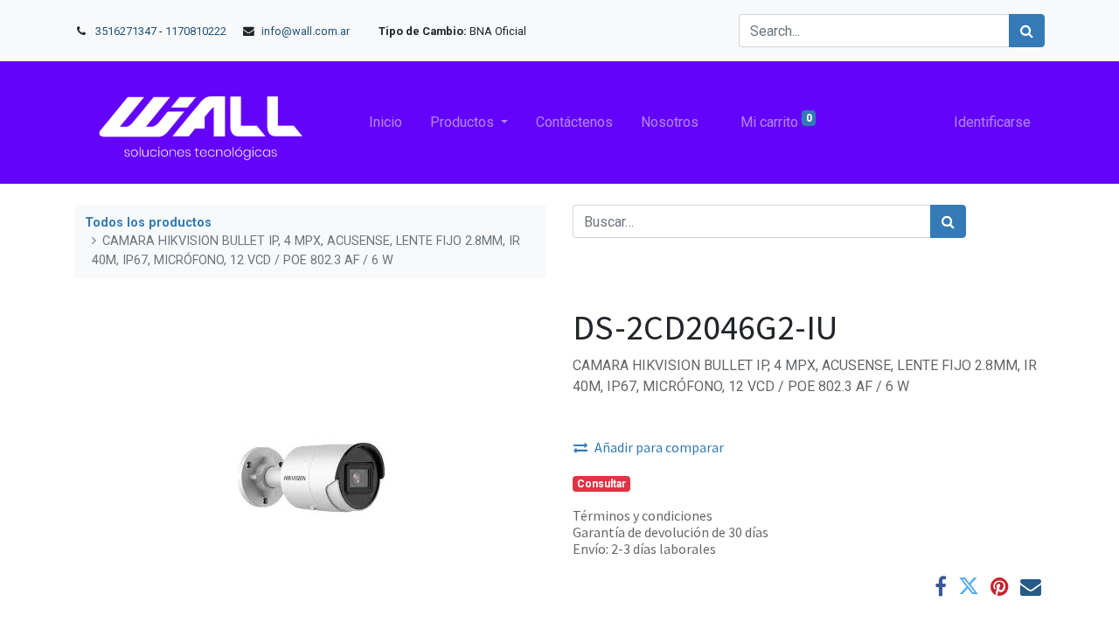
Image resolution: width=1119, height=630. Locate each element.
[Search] (1027, 30)
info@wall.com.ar (305, 31)
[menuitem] (385, 122)
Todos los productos (148, 222)
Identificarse (992, 122)
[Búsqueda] (948, 221)
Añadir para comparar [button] (659, 447)
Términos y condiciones (642, 515)
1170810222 (197, 31)
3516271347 (125, 31)
